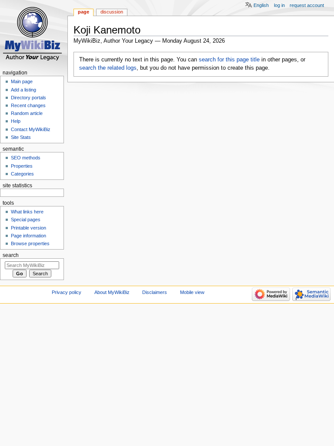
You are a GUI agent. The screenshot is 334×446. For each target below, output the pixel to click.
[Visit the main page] (33, 34)
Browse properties (30, 243)
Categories (22, 173)
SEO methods (25, 157)
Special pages (25, 219)
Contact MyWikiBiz (30, 129)
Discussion (111, 11)
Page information (28, 235)
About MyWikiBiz (112, 292)
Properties (22, 166)
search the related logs (108, 68)
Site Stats (21, 137)
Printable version (28, 227)
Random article (27, 113)
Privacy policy (66, 292)
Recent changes (28, 105)
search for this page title (229, 60)
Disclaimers (154, 292)
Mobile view (192, 292)
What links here (27, 211)
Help (15, 121)
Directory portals (28, 97)
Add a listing (23, 89)
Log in (279, 5)
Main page (22, 81)
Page (83, 11)
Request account (307, 5)
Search (11, 255)
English (261, 5)
